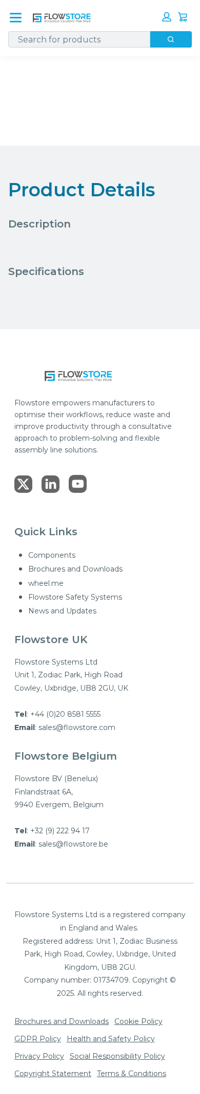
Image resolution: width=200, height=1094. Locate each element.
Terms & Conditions (131, 1073)
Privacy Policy (39, 1056)
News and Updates (62, 611)
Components (51, 555)
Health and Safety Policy (111, 1038)
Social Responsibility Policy (117, 1056)
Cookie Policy (138, 1021)
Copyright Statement (52, 1073)
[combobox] (75, 39)
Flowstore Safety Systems (75, 597)
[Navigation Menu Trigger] (15, 17)
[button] (167, 17)
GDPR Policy (37, 1038)
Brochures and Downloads (75, 569)
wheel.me (46, 583)
